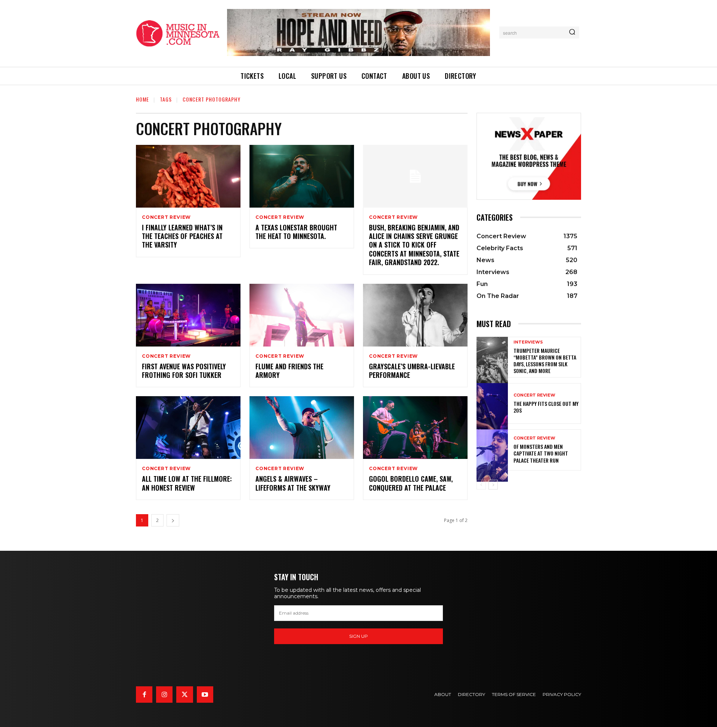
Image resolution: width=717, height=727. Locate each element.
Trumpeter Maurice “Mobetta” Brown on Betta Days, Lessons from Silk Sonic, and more (544, 361)
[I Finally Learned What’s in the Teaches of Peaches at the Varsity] (188, 176)
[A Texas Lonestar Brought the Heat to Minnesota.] (301, 176)
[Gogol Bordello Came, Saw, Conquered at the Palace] (415, 427)
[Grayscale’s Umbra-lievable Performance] (415, 315)
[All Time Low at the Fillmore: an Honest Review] (188, 427)
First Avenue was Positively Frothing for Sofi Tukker (184, 370)
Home (142, 99)
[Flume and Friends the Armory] (301, 315)
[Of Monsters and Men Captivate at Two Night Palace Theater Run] (492, 449)
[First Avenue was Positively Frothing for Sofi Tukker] (188, 315)
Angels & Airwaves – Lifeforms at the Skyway (292, 483)
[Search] (572, 32)
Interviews (528, 342)
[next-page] (173, 520)
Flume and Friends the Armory (289, 370)
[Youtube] (205, 694)
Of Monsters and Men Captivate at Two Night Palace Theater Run (540, 453)
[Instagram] (164, 694)
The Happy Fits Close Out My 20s (545, 407)
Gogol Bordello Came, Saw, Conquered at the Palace (411, 483)
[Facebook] (144, 694)
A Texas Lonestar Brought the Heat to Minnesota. (296, 232)
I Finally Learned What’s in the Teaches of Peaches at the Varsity (182, 236)
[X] (184, 694)
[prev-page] (481, 485)
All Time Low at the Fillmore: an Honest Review (187, 483)
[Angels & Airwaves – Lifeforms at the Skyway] (301, 427)
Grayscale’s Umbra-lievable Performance (412, 370)
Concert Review (166, 217)
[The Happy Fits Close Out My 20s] (492, 403)
